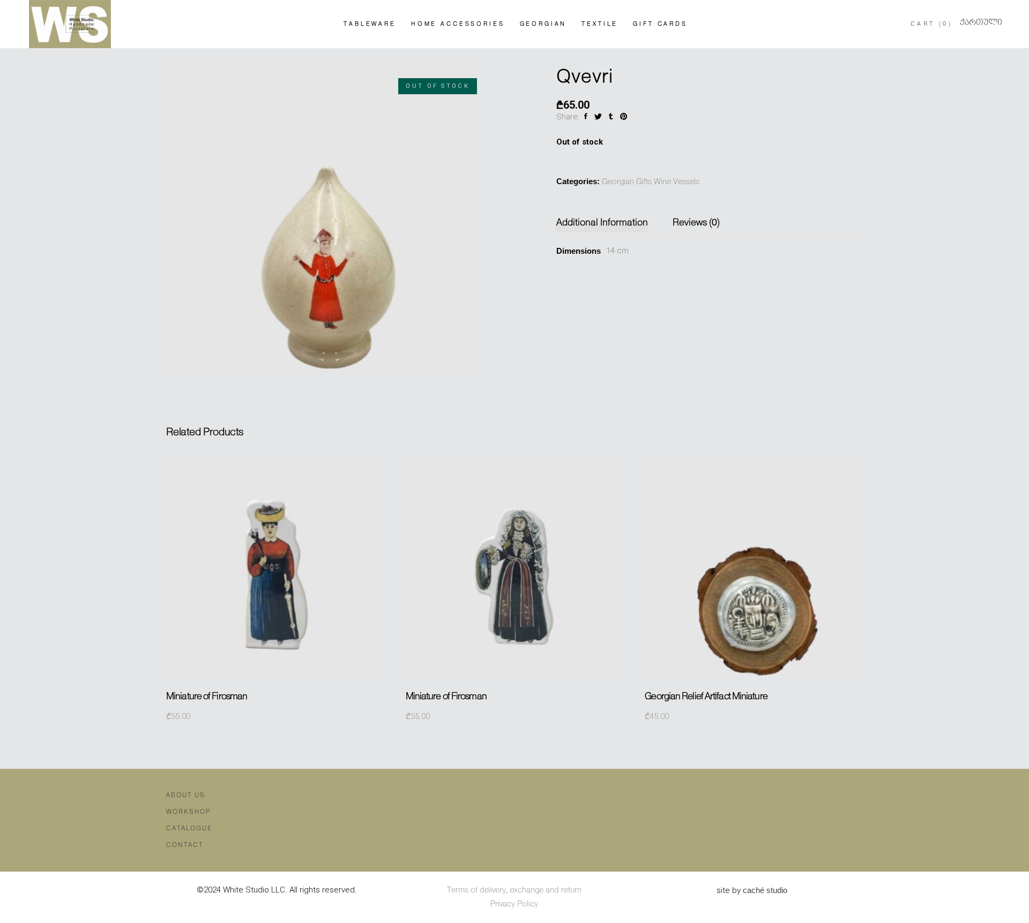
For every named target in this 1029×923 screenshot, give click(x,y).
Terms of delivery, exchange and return (514, 890)
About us (185, 795)
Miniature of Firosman (206, 696)
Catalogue (189, 828)
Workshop (188, 811)
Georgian (618, 182)
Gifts (644, 182)
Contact (184, 845)
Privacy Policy (514, 904)
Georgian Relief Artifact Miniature (706, 696)
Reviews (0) (696, 222)
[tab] (607, 223)
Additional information (602, 222)
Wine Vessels (676, 182)
